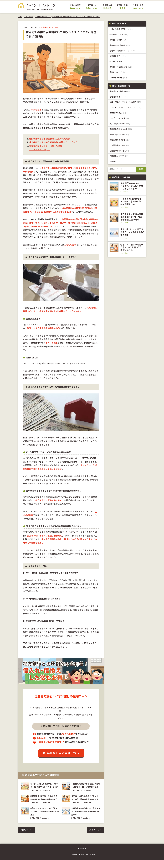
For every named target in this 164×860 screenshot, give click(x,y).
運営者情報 (82, 849)
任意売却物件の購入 (119, 150)
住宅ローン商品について (122, 50)
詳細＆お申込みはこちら (63, 753)
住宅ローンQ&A (118, 40)
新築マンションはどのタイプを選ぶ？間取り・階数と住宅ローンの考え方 (44, 811)
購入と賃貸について (120, 123)
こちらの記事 (70, 244)
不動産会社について (119, 134)
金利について (117, 72)
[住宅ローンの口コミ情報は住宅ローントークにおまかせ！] (36, 8)
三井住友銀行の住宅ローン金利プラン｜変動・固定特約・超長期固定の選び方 (85, 811)
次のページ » (95, 829)
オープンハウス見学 (119, 118)
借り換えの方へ (118, 61)
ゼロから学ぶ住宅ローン (121, 29)
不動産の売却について (43, 17)
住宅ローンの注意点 (120, 45)
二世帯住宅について (119, 145)
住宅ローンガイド (119, 34)
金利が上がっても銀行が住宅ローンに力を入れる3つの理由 (132, 232)
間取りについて (117, 161)
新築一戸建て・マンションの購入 (125, 102)
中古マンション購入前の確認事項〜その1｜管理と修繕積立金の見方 (131, 217)
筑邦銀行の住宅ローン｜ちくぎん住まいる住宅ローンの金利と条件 (131, 186)
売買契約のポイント (120, 140)
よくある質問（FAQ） (39, 149)
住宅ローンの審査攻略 (121, 67)
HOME (20, 17)
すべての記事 (28, 17)
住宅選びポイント (119, 97)
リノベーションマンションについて (125, 107)
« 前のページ (26, 829)
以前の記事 (36, 109)
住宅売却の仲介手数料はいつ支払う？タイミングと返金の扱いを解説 (76, 17)
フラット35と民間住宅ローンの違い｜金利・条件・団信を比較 (132, 201)
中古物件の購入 (118, 113)
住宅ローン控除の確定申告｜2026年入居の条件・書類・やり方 (132, 247)
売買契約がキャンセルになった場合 (45, 146)
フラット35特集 (118, 77)
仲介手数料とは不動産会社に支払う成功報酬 (49, 138)
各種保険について (119, 156)
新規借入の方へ (118, 56)
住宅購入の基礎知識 (120, 91)
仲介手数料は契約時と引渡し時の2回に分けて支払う (53, 142)
